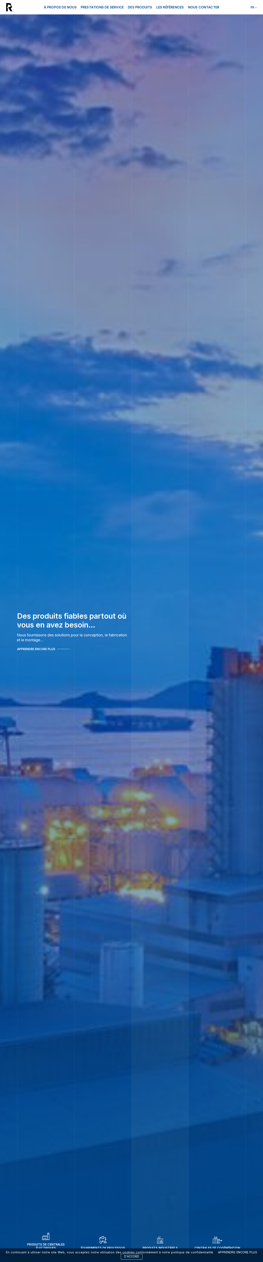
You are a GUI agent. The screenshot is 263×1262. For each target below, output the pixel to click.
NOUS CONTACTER (203, 7)
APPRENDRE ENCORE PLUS (36, 651)
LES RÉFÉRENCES (170, 7)
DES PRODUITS (140, 7)
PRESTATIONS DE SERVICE (102, 7)
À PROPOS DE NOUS (60, 7)
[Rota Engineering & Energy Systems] (20, 7)
